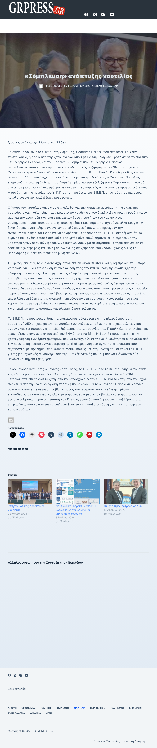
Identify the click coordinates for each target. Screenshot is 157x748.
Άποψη (12, 707)
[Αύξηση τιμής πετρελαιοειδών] (126, 491)
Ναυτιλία (113, 86)
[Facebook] (86, 14)
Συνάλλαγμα (16, 713)
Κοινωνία (35, 713)
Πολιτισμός (117, 707)
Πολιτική (45, 707)
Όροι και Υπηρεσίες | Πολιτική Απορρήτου (121, 741)
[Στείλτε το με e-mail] (11, 420)
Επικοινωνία (17, 689)
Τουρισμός (62, 707)
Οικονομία (28, 707)
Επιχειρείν (135, 707)
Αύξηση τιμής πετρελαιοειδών (123, 506)
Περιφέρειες (97, 707)
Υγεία (49, 713)
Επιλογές (100, 86)
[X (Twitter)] (95, 14)
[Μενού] (147, 26)
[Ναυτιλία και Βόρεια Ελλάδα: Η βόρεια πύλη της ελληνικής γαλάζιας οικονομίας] (78, 491)
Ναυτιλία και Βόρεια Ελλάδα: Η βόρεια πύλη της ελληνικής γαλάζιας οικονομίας (76, 509)
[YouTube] (112, 14)
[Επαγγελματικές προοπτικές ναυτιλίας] (30, 491)
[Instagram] (103, 14)
